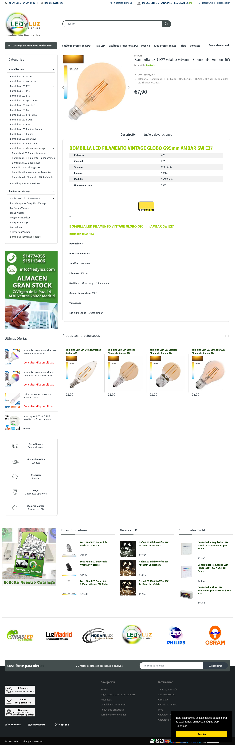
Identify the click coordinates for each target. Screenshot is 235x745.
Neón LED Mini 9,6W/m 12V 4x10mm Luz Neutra (153, 563)
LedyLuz (138, 56)
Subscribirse (215, 665)
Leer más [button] (182, 726)
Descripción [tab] (129, 134)
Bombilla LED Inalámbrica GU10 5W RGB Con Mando (40, 352)
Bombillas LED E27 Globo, (163, 79)
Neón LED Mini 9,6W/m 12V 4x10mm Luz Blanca (153, 544)
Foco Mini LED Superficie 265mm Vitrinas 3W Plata (94, 583)
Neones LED (128, 530)
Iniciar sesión (223, 3)
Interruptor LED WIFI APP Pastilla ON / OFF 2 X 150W (37, 418)
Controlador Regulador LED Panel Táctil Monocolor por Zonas (213, 545)
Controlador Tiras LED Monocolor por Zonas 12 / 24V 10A (214, 590)
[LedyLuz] (23, 23)
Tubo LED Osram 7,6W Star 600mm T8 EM (38, 396)
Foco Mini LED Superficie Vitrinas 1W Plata (93, 544)
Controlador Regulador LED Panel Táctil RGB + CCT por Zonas (213, 568)
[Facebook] (14, 724)
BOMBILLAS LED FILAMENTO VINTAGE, (197, 79)
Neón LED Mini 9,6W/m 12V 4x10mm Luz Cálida (153, 583)
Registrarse (207, 3)
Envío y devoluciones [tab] (158, 134)
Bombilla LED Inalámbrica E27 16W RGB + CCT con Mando (39, 374)
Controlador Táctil (192, 530)
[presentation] (225, 336)
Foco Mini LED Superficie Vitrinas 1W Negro (93, 563)
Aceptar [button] (202, 734)
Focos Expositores (74, 530)
